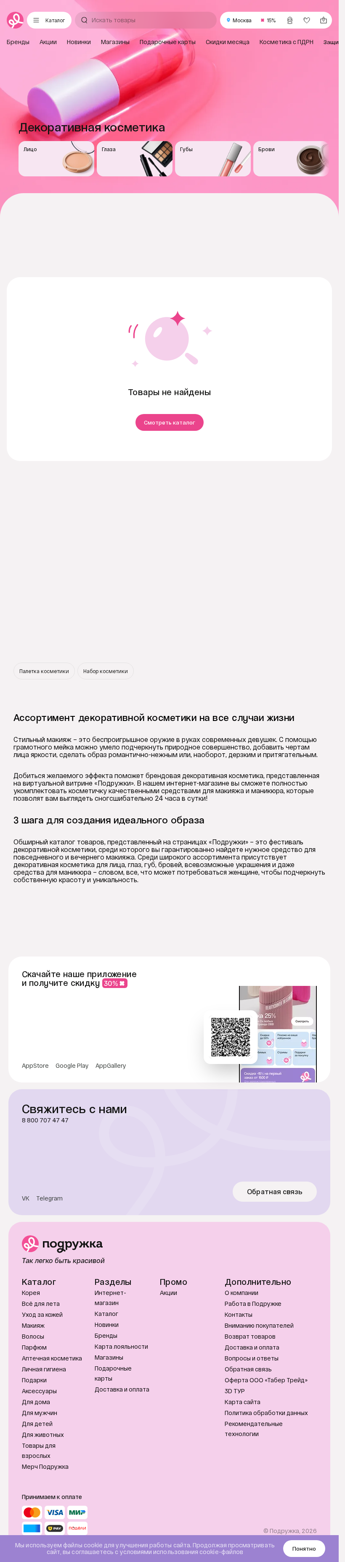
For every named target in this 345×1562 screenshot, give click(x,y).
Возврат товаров (250, 1336)
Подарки (34, 1380)
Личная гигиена (44, 1369)
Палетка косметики (44, 671)
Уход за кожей (42, 1314)
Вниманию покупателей (259, 1325)
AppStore (35, 1065)
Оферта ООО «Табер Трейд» (266, 1380)
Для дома (36, 1401)
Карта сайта (242, 1401)
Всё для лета (41, 1303)
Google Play (72, 1065)
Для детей (37, 1423)
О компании (241, 1292)
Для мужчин (39, 1412)
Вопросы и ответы (252, 1358)
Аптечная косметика (52, 1358)
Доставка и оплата (122, 1389)
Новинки (107, 1324)
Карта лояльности (121, 1346)
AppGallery (111, 1065)
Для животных (43, 1434)
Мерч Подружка (45, 1466)
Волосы (33, 1336)
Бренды (106, 1335)
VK (25, 1198)
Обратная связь (275, 1191)
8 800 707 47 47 (45, 1120)
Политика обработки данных (266, 1412)
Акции (168, 1292)
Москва (242, 20)
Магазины (109, 1357)
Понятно (304, 1548)
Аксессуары (39, 1390)
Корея (31, 1292)
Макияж (33, 1325)
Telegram (49, 1198)
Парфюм (34, 1347)
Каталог (106, 1313)
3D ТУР (235, 1390)
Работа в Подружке (253, 1303)
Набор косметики (105, 671)
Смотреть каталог (169, 422)
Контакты (238, 1314)
